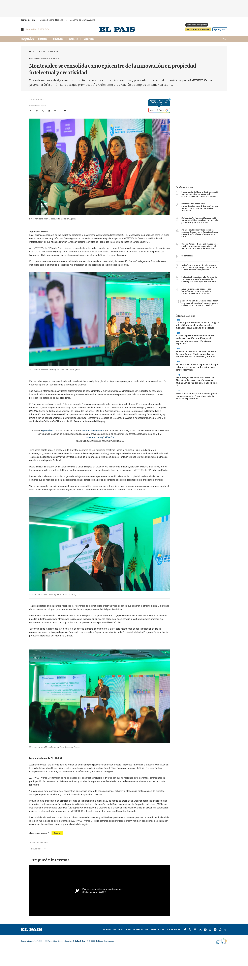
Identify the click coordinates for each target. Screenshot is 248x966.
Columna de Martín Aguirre (82, 20)
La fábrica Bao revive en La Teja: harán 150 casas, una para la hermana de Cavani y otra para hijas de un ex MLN (199, 279)
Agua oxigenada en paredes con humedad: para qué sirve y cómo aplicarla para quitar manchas (196, 291)
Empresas (89, 39)
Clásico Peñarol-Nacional (51, 20)
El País (32, 51)
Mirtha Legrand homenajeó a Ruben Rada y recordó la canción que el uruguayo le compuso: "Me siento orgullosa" (195, 340)
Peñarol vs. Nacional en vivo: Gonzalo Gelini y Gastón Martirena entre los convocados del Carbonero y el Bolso (196, 354)
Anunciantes (173, 930)
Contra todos (187, 256)
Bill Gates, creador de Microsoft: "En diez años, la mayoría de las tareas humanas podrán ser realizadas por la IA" (197, 382)
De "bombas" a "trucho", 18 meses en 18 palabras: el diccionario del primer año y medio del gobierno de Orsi (199, 220)
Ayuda (121, 930)
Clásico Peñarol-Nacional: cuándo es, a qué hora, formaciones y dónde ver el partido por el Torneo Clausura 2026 (199, 246)
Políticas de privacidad (137, 930)
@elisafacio (48, 430)
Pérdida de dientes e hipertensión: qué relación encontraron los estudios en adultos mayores (197, 367)
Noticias (42, 39)
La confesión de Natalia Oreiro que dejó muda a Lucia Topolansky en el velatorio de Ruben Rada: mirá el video (199, 194)
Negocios (43, 51)
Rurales (73, 39)
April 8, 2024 (119, 440)
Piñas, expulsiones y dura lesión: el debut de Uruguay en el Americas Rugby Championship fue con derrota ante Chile (199, 233)
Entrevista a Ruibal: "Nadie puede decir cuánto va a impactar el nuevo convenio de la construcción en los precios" (199, 303)
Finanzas (58, 39)
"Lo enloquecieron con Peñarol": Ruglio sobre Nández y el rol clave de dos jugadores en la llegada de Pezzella (197, 325)
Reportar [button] (57, 833)
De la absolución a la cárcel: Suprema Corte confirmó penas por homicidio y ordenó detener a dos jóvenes (199, 267)
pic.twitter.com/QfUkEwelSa (100, 437)
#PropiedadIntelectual (93, 430)
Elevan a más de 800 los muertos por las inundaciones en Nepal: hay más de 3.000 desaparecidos (197, 396)
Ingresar (222, 29)
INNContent (36, 849)
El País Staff (109, 930)
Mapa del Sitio (158, 930)
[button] (65, 111)
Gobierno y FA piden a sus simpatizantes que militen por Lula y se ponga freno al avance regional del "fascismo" (199, 207)
